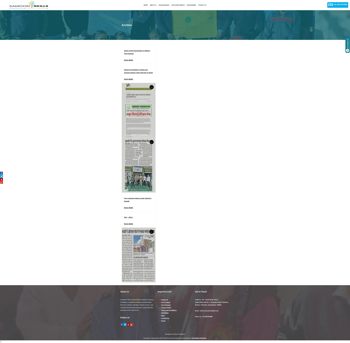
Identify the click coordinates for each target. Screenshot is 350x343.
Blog (163, 315)
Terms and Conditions (169, 310)
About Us (153, 5)
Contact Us (202, 5)
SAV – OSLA (128, 217)
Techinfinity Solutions (199, 338)
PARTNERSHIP (191, 5)
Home (146, 5)
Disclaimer (165, 313)
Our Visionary (166, 305)
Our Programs (164, 5)
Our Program (165, 302)
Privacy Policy (166, 307)
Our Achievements (178, 5)
